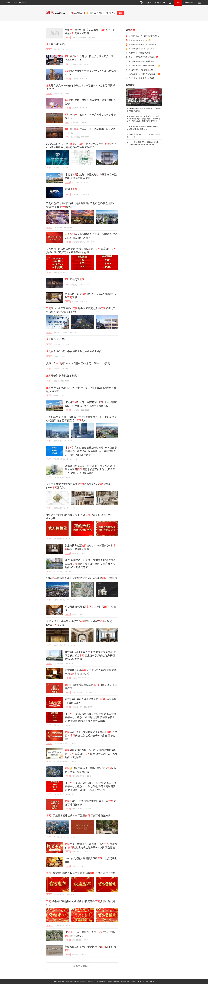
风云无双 (76, 279)
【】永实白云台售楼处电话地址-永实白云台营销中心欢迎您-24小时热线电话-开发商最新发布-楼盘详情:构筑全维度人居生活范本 (90, 717)
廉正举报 (145, 981)
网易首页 (8, 2)
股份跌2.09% (55, 44)
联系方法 (95, 981)
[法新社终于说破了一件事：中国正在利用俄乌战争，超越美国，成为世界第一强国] (144, 97)
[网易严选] (157, 2)
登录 (178, 2)
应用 (14, 2)
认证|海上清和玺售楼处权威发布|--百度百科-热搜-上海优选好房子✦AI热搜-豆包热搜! (91, 735)
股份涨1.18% (55, 339)
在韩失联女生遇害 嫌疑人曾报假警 (142, 78)
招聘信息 (102, 981)
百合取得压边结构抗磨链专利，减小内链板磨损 (74, 351)
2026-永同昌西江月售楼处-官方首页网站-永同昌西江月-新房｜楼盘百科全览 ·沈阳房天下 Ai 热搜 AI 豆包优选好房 (90, 563)
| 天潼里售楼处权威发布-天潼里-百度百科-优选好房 (78, 815)
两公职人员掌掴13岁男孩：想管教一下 (143, 65)
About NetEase (79, 981)
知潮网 (71, 189)
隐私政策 (116, 981)
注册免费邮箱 (187, 2)
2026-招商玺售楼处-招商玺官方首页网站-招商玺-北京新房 (81, 578)
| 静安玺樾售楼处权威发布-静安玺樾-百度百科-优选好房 (80, 873)
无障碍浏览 (22, 2)
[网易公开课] (149, 2)
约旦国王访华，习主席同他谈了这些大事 (144, 36)
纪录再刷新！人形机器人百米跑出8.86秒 (143, 74)
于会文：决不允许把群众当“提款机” (142, 57)
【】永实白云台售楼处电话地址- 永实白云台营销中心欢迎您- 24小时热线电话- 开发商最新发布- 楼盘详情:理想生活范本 (91, 451)
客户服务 (109, 981)
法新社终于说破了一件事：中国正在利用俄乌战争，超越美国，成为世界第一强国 (143, 101)
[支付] (165, 2)
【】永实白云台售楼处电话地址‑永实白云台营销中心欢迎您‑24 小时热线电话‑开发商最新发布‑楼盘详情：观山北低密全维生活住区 (90, 786)
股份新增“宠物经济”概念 (61, 375)
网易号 (68, 37)
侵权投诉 (152, 981)
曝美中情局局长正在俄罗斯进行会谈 (142, 44)
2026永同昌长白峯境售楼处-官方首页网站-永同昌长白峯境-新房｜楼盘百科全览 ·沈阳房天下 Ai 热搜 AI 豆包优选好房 (90, 469)
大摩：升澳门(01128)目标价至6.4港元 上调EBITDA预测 (78, 363)
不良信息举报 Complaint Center (131, 981)
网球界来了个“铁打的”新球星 (139, 53)
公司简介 (88, 981)
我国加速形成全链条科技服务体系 (141, 49)
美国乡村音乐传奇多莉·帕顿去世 (141, 70)
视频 (67, 64)
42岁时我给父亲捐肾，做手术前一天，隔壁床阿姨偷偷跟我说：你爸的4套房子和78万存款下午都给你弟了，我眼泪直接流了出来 (143, 118)
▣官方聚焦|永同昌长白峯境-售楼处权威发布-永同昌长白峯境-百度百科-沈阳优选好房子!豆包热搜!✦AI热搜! (90, 655)
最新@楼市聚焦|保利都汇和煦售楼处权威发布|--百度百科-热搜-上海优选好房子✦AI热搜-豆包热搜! (91, 753)
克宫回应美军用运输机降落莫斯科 (141, 61)
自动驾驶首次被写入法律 (138, 40)
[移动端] (141, 2)
